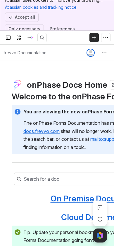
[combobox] (24, 179)
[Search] (42, 37)
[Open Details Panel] (100, 219)
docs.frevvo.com (41, 131)
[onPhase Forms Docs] (30, 37)
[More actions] (104, 52)
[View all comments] (100, 207)
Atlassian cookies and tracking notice (41, 7)
